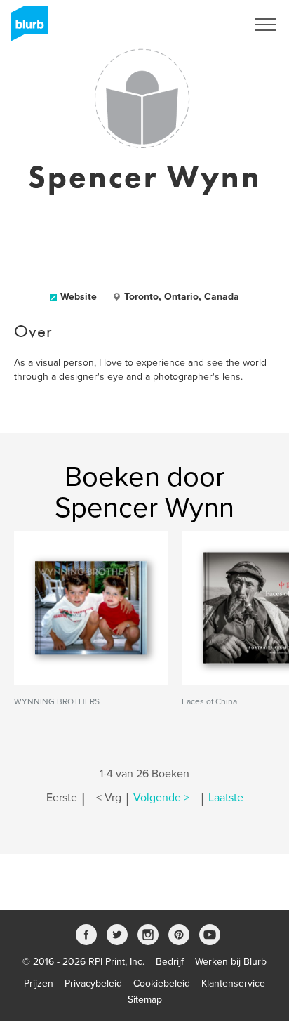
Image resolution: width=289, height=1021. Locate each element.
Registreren (203, 24)
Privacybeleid (93, 983)
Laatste (225, 798)
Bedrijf (170, 962)
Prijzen (38, 983)
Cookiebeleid (161, 983)
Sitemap (145, 1000)
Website (78, 297)
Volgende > (161, 798)
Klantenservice (233, 983)
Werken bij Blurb (231, 962)
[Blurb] (25, 28)
